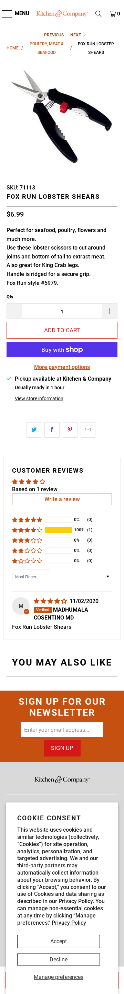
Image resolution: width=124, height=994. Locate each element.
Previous (54, 35)
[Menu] (3, 14)
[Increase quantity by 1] (109, 311)
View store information (39, 398)
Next (76, 35)
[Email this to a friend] (88, 430)
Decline (59, 959)
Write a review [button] (62, 499)
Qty (10, 296)
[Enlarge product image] (62, 117)
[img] (51, 601)
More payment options (62, 367)
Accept (58, 941)
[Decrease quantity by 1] (14, 311)
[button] (98, 14)
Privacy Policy (69, 923)
